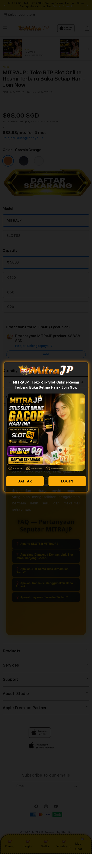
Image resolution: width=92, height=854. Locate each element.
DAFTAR (24, 481)
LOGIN (67, 481)
